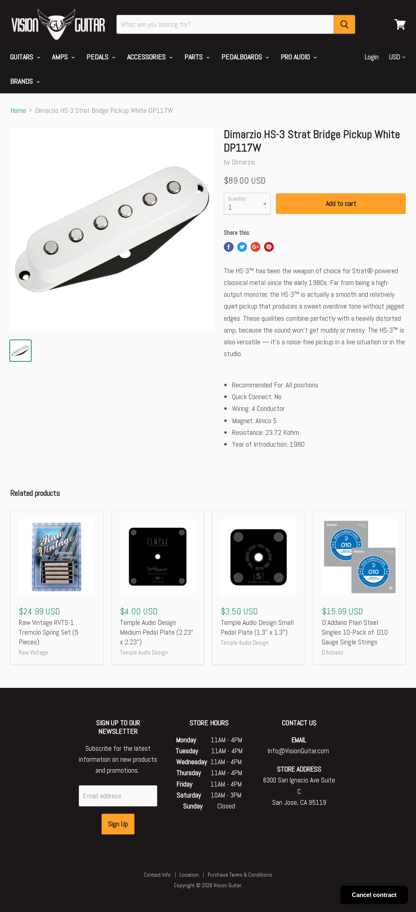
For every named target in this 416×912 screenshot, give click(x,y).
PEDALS (98, 56)
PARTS (194, 56)
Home (18, 110)
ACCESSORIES (147, 56)
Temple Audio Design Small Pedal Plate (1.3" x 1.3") (257, 627)
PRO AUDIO (296, 56)
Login (372, 56)
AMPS (60, 56)
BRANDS (22, 81)
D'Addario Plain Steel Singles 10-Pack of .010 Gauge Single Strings (355, 632)
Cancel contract (374, 894)
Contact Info (157, 874)
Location (189, 874)
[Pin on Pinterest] (269, 247)
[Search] (344, 24)
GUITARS (22, 56)
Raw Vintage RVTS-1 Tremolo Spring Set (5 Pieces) (48, 632)
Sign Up (118, 823)
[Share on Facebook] (229, 247)
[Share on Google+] (255, 247)
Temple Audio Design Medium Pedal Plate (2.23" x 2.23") (156, 632)
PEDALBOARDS (242, 56)
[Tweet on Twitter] (242, 247)
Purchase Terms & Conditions (240, 874)
